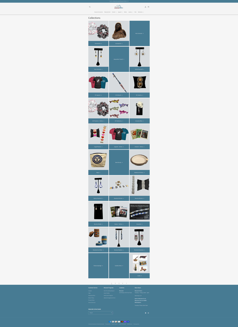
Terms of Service (91, 302)
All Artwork (118, 95)
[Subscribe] (111, 312)
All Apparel (97, 95)
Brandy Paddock (118, 250)
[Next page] (126, 283)
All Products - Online (97, 121)
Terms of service (114, 324)
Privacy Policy (91, 300)
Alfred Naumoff (139, 69)
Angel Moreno (97, 146)
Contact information (122, 324)
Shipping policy (136, 324)
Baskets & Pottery (138, 172)
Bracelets (139, 224)
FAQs (89, 293)
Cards (138, 275)
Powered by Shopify (100, 324)
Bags (97, 172)
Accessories (98, 43)
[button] (89, 6)
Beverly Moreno (139, 198)
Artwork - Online (139, 146)
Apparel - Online (118, 146)
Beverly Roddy (97, 224)
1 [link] (111, 283)
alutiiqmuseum (94, 324)
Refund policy (129, 324)
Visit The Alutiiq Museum (109, 290)
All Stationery (118, 121)
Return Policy (91, 297)
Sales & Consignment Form (109, 297)
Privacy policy (107, 324)
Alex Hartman (138, 33)
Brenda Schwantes (139, 250)
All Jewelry (139, 95)
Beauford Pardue (118, 198)
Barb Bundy (118, 162)
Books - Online (118, 224)
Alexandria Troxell (118, 59)
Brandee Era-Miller (97, 250)
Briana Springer (98, 265)
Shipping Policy (91, 295)
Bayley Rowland (98, 198)
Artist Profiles (107, 293)
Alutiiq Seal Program (108, 295)
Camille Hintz (118, 265)
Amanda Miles (138, 121)
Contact (90, 290)
